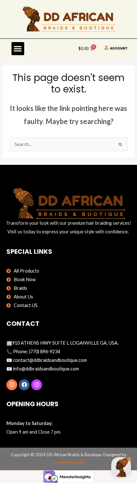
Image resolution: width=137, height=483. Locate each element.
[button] (18, 48)
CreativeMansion (68, 462)
